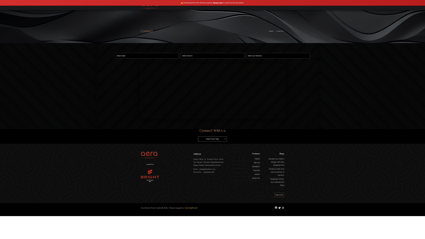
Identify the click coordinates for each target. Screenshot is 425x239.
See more (279, 195)
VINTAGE (256, 171)
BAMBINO (256, 167)
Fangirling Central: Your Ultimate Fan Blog (277, 182)
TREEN (257, 159)
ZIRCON (257, 163)
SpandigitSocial (191, 208)
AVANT (257, 174)
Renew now (217, 3)
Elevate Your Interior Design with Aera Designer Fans (276, 162)
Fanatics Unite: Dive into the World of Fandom (276, 172)
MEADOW (256, 178)
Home (271, 31)
